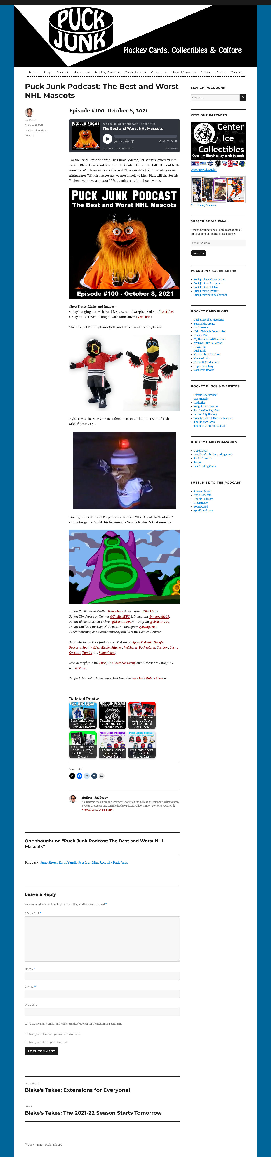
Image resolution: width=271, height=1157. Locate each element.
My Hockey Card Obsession (209, 339)
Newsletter (82, 72)
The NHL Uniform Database (210, 425)
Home (33, 72)
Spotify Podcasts (203, 510)
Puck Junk (200, 350)
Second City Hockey (205, 414)
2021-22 (29, 135)
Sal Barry (30, 120)
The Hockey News (204, 422)
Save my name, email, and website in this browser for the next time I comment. (76, 1023)
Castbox (162, 647)
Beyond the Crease (204, 323)
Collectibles (133, 72)
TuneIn (87, 652)
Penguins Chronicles (206, 406)
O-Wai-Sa (200, 346)
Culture (156, 72)
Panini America (203, 458)
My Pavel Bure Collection (208, 343)
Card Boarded (201, 327)
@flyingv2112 (148, 627)
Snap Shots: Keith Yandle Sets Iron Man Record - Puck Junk (84, 862)
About (221, 72)
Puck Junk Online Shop (147, 678)
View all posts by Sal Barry (97, 809)
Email (30, 986)
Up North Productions (207, 362)
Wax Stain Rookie (204, 370)
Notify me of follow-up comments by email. (55, 1034)
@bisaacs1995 (121, 622)
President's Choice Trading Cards (213, 454)
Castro (174, 647)
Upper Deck (200, 450)
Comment (33, 913)
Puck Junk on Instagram (208, 283)
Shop (47, 72)
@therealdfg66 (159, 616)
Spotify (87, 647)
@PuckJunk (115, 611)
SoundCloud (107, 652)
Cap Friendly (201, 398)
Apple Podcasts (142, 642)
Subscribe (198, 253)
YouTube (166, 312)
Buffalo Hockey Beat (205, 395)
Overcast (75, 652)
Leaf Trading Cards (205, 466)
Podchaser (131, 647)
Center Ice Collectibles (204, 169)
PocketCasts (147, 647)
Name (30, 968)
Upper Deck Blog (203, 366)
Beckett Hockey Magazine (209, 319)
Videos (206, 72)
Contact (237, 72)
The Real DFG (202, 358)
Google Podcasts (203, 499)
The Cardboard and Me (207, 354)
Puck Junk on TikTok (206, 287)
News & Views (182, 72)
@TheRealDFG (120, 616)
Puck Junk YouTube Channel (210, 295)
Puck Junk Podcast (36, 130)
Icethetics (199, 402)
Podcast (62, 72)
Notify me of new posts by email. (48, 1042)
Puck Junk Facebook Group (117, 663)
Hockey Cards (105, 72)
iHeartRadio (101, 647)
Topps (197, 462)
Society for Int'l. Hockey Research (213, 418)
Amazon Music (202, 491)
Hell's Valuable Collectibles (209, 331)
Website (31, 1004)
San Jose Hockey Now (206, 410)
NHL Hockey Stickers (203, 205)
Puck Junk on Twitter (206, 291)
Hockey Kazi (201, 335)
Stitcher (116, 647)
